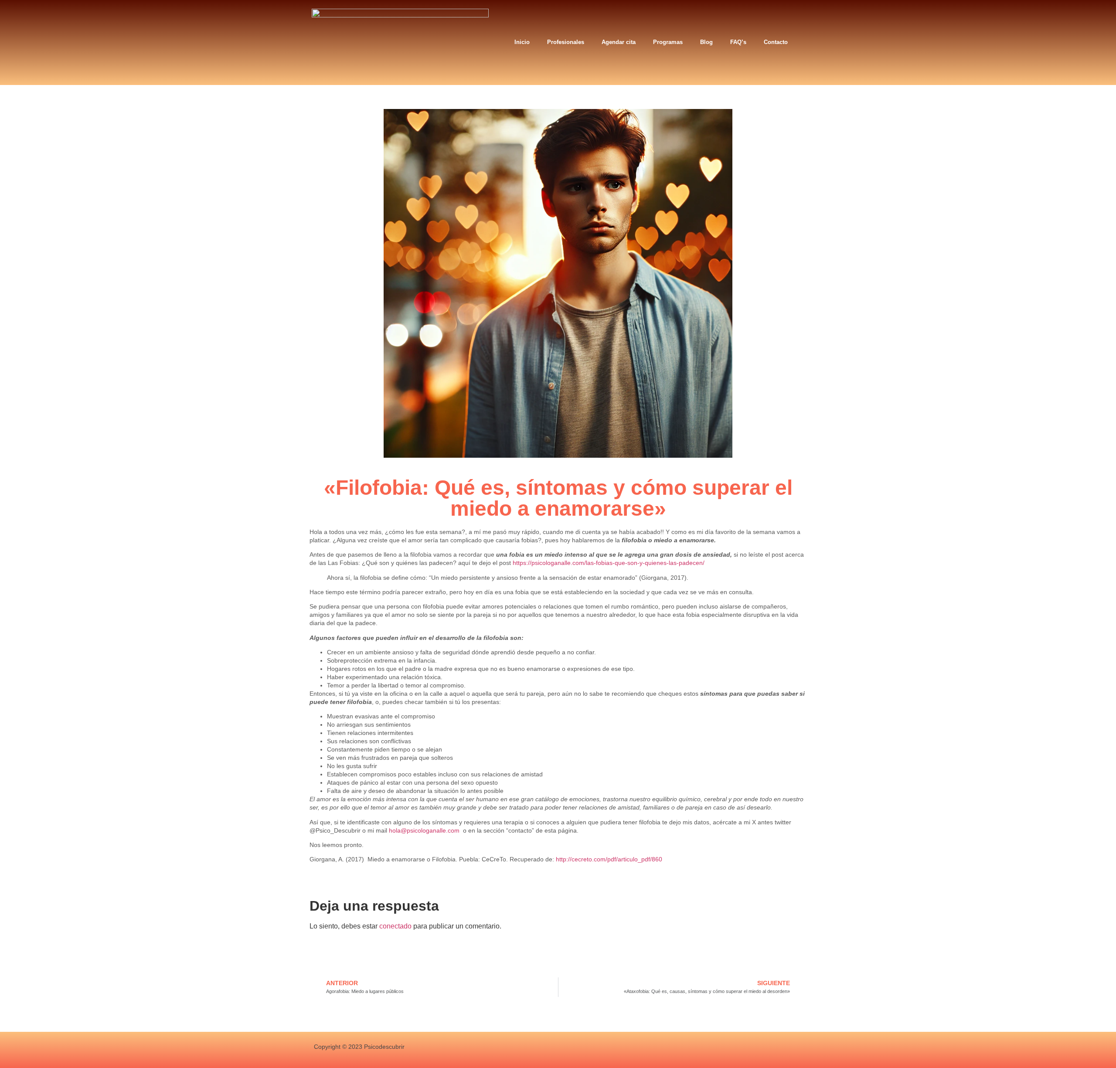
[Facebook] (650, 1050)
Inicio (522, 42)
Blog (706, 42)
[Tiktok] (713, 1050)
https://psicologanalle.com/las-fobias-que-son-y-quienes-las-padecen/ (608, 562)
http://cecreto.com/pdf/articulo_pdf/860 (609, 859)
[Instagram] (671, 1050)
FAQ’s (738, 42)
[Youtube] (693, 1050)
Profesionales (565, 42)
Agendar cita (619, 42)
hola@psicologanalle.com (424, 830)
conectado (395, 926)
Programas (668, 42)
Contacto (776, 42)
